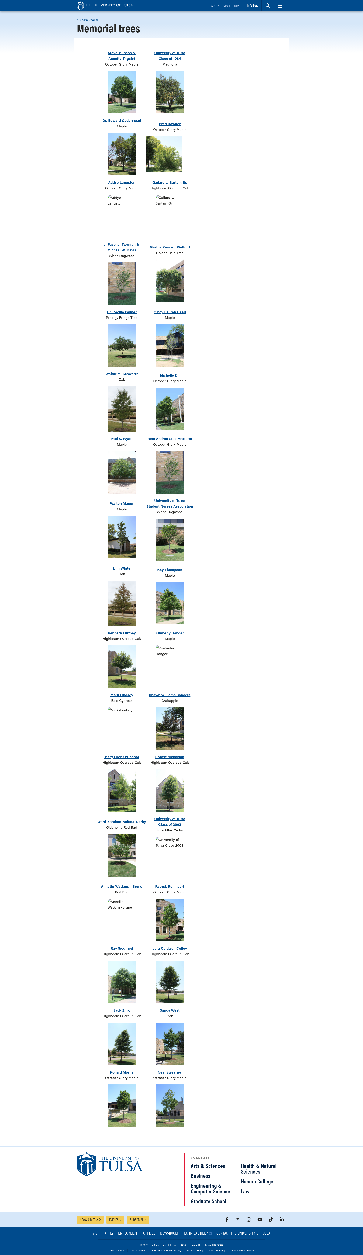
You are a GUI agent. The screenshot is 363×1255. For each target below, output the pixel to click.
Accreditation (117, 1250)
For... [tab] (253, 5)
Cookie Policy (217, 1250)
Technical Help (195, 1233)
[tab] (267, 5)
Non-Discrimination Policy (166, 1250)
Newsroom (169, 1233)
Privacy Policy (195, 1250)
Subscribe (136, 1219)
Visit (226, 6)
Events (114, 1219)
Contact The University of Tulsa (243, 1233)
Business (200, 1175)
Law (245, 1191)
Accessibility (138, 1250)
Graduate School (208, 1201)
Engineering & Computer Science (210, 1188)
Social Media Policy (242, 1250)
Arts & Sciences (208, 1165)
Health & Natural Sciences (259, 1168)
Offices (149, 1233)
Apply (215, 6)
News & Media (89, 1219)
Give (237, 6)
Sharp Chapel (88, 19)
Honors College (257, 1181)
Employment (128, 1233)
